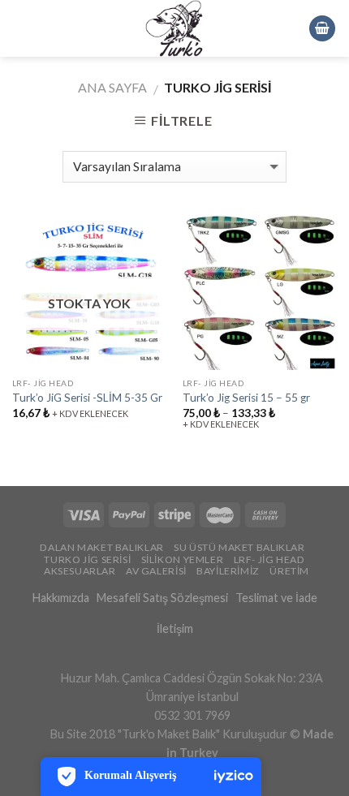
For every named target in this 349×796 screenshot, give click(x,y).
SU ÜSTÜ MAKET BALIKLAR (239, 547)
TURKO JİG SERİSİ (87, 559)
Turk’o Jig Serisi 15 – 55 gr (246, 397)
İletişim (175, 628)
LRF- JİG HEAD (269, 559)
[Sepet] (322, 28)
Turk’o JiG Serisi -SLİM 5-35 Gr (87, 397)
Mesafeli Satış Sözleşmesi (162, 598)
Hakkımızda (60, 598)
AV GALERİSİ (156, 571)
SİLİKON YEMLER (182, 559)
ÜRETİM (289, 571)
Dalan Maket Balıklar (101, 547)
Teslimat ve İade (276, 598)
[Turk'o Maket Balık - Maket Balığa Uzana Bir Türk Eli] (174, 28)
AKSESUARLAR (80, 571)
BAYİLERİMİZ (228, 571)
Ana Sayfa (112, 87)
